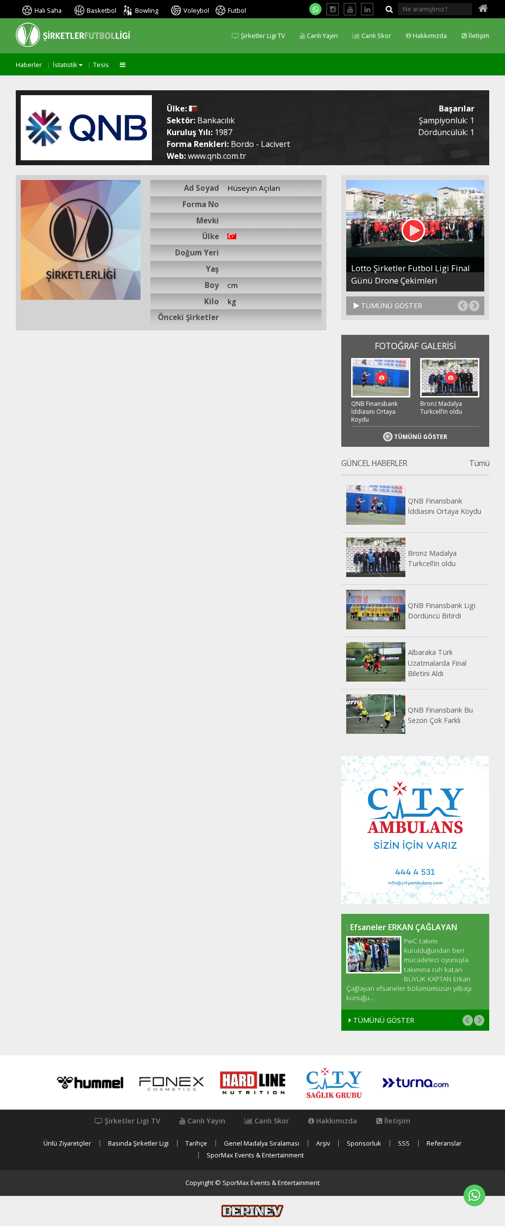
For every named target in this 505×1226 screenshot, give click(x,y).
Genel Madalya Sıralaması (261, 1143)
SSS (404, 1143)
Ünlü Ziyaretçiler (67, 1143)
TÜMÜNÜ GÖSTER (390, 305)
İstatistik (66, 65)
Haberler (29, 65)
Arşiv (323, 1143)
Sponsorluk (364, 1143)
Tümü (479, 463)
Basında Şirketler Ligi (138, 1143)
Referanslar (444, 1143)
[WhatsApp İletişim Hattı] (315, 9)
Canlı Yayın (321, 36)
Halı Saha (48, 10)
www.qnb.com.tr (217, 155)
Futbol (237, 10)
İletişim (478, 36)
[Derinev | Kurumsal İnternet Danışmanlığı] (252, 1210)
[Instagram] (332, 9)
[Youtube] (350, 9)
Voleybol (196, 10)
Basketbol (101, 10)
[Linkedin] (367, 9)
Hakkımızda (429, 36)
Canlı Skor (375, 36)
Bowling (146, 10)
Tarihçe (196, 1143)
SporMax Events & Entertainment (255, 1155)
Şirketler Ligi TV (262, 36)
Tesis (101, 65)
